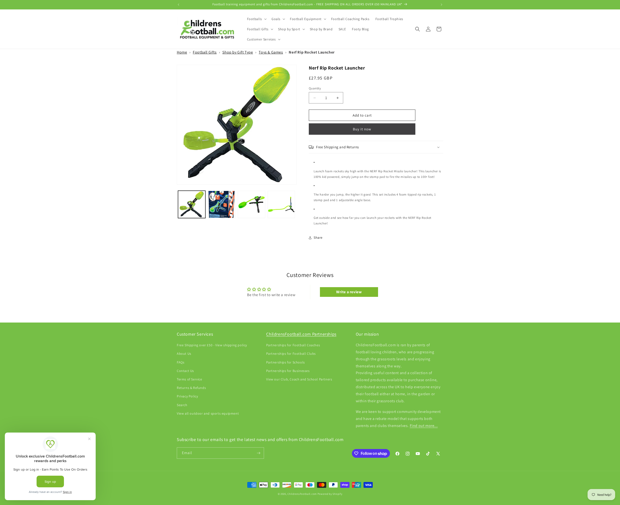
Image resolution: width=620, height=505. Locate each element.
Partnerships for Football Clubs (291, 354)
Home (182, 52)
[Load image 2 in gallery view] (221, 204)
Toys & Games (271, 52)
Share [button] (318, 237)
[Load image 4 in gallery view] (281, 204)
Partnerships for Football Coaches (293, 345)
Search (182, 405)
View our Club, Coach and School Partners (299, 379)
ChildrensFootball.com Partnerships (301, 334)
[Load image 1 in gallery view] (191, 204)
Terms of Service (189, 379)
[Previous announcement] (178, 4)
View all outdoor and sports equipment (208, 413)
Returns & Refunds (191, 388)
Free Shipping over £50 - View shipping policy (212, 345)
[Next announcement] (441, 4)
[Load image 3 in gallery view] (251, 204)
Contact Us (185, 371)
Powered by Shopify (330, 494)
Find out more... (424, 425)
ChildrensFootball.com (302, 494)
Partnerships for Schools (285, 362)
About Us (184, 354)
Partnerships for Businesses (288, 371)
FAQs (180, 362)
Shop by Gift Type (237, 52)
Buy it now (362, 129)
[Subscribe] (258, 453)
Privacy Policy (187, 396)
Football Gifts (205, 52)
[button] (256, 19)
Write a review (349, 291)
